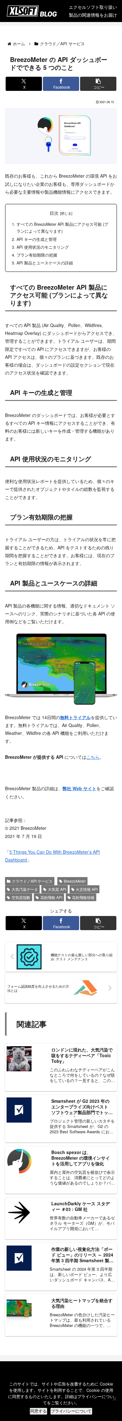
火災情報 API (87, 889)
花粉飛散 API (51, 897)
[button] (98, 84)
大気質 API (57, 889)
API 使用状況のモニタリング (43, 247)
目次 (54, 213)
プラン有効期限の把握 (37, 255)
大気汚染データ (25, 889)
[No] (114, 1399)
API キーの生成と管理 (37, 239)
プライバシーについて (71, 1411)
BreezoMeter (75, 881)
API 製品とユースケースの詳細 (45, 263)
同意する (38, 1411)
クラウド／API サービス (32, 881)
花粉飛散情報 (83, 897)
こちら (92, 757)
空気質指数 (21, 897)
